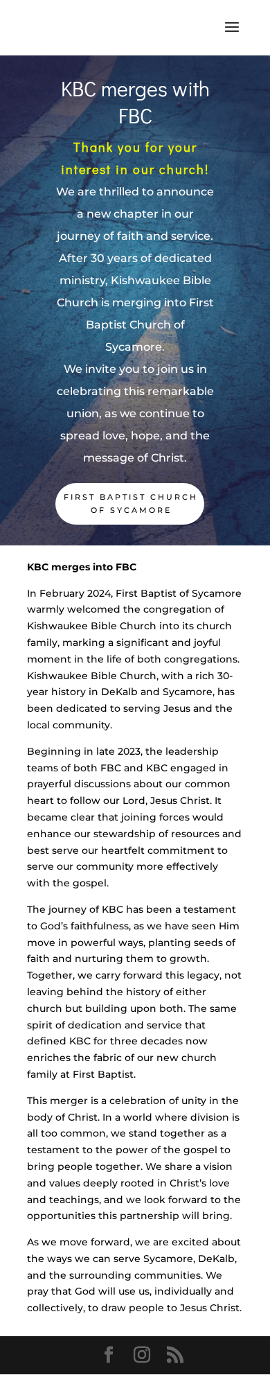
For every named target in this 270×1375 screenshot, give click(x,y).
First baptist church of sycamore (131, 503)
